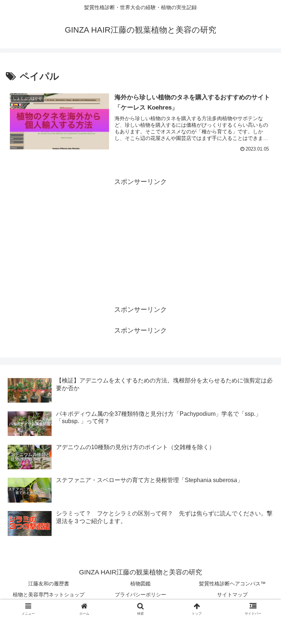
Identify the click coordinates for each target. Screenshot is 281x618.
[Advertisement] (140, 239)
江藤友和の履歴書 (48, 583)
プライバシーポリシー (140, 594)
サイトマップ (232, 594)
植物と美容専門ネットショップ (49, 594)
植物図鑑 (140, 583)
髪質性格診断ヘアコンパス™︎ (232, 583)
